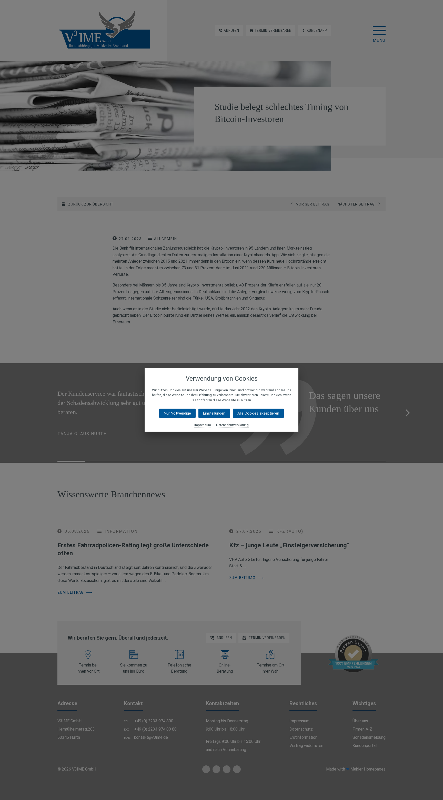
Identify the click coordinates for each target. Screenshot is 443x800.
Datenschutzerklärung (232, 425)
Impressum (202, 425)
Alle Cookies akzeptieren (258, 413)
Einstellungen (214, 413)
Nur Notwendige (177, 413)
